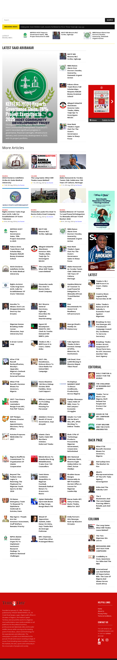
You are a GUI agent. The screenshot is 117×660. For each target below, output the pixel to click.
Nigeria (5, 176)
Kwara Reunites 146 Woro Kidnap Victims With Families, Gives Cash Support (46, 386)
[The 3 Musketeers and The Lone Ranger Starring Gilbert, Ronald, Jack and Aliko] (91, 495)
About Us (101, 611)
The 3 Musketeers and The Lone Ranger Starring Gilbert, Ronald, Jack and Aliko (103, 502)
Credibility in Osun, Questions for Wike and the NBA (103, 560)
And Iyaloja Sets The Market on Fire (103, 464)
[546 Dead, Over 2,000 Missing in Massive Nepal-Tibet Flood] (63, 359)
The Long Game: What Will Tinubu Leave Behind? (42, 179)
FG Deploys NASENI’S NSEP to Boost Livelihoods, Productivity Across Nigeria (73, 388)
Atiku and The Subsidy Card (102, 488)
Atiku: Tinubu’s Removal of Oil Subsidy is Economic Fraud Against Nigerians (103, 310)
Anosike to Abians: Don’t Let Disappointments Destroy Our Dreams (17, 309)
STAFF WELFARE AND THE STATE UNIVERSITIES (102, 426)
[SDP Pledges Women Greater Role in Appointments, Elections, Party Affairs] (5, 416)
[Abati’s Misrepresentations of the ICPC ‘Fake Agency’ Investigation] (91, 471)
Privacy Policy (102, 614)
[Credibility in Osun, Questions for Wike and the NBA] (91, 556)
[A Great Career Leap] (5, 341)
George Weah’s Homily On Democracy (73, 326)
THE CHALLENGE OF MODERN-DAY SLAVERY (103, 386)
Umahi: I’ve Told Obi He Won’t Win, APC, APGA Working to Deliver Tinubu (74, 422)
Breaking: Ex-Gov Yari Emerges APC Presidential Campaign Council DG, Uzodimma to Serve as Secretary (103, 329)
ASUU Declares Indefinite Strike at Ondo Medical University (13, 180)
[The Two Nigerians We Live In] (91, 535)
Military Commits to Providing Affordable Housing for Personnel (46, 404)
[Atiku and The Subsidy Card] (91, 486)
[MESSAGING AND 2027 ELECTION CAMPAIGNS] (91, 545)
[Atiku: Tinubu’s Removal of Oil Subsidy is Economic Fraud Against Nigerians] (91, 303)
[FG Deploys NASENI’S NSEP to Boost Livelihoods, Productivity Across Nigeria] (63, 381)
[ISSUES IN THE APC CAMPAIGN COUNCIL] (91, 413)
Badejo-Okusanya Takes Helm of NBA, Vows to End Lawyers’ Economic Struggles (74, 405)
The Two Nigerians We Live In (102, 538)
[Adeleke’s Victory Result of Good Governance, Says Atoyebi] (34, 416)
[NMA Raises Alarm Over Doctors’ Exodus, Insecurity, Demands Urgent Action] (87, 35)
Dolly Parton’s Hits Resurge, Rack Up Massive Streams (74, 520)
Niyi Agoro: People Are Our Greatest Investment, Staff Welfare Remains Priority (19, 521)
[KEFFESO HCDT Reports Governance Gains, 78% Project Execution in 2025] (25, 35)
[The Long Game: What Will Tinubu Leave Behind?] (44, 164)
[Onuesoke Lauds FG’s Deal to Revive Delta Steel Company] (44, 198)
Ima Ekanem (21, 185)
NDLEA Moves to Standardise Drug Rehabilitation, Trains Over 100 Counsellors (46, 462)
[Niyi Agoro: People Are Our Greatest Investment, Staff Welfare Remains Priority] (5, 516)
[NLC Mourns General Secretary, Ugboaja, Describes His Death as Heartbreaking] (34, 303)
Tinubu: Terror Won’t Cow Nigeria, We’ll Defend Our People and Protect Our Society (102, 401)
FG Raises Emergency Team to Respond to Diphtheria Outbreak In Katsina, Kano (17, 505)
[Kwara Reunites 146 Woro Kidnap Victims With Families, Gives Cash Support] (34, 381)
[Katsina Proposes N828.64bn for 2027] (5, 434)
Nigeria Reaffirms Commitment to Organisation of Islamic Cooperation (17, 462)
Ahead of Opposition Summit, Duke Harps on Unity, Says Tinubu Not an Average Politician (46, 524)
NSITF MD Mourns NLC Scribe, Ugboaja (69, 34)
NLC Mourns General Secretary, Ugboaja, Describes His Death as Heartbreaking (45, 311)
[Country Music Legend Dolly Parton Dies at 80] (91, 293)
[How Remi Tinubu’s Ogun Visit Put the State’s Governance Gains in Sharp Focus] (63, 123)
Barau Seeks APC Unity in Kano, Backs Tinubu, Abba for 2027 (74, 502)
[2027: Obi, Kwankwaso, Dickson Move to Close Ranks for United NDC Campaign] (34, 359)
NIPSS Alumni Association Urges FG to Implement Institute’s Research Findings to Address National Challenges (17, 546)
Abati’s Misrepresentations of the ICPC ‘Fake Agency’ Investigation (104, 477)
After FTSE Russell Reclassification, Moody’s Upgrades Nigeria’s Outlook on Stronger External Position (17, 367)
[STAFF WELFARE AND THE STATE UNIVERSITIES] (91, 424)
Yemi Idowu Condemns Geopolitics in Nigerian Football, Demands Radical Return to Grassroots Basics (46, 484)
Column (34, 176)
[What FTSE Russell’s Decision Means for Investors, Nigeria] (5, 381)
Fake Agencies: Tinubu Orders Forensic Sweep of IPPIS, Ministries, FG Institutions (74, 348)
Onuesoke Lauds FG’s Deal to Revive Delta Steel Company (43, 213)
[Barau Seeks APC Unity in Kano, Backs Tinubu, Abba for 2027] (63, 498)
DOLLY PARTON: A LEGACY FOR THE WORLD (103, 375)
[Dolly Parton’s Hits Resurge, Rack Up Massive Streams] (63, 516)
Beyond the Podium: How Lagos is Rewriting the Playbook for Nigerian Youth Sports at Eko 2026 (16, 482)
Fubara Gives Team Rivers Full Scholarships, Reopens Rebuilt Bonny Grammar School (74, 90)
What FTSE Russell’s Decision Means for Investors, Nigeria (17, 386)
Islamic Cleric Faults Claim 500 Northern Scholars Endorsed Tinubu (46, 439)
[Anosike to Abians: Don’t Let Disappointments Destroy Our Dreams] (5, 303)
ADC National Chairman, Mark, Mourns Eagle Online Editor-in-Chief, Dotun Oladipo (74, 463)
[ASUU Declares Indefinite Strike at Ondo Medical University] (15, 164)
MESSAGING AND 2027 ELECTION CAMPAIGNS (103, 548)
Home (100, 609)
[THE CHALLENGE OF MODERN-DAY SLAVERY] (91, 383)
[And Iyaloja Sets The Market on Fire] (91, 461)
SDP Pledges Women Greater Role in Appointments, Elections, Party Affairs (17, 423)
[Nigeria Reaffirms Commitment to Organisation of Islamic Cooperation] (5, 456)
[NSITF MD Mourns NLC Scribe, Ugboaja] (56, 35)
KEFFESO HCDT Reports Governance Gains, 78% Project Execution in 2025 (39, 34)
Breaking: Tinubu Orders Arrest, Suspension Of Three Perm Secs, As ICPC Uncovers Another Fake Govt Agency (103, 349)
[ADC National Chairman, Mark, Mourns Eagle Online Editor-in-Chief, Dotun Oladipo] (63, 456)
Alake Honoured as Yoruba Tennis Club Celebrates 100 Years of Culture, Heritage (71, 180)
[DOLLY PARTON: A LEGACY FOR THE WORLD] (91, 373)
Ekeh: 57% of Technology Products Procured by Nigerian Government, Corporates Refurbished (73, 442)
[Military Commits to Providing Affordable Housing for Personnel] (34, 398)
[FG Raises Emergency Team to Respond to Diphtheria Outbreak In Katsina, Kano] (5, 498)
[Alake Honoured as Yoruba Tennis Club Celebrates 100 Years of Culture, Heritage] (73, 164)
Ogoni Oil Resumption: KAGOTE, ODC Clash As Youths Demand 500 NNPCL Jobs (45, 330)
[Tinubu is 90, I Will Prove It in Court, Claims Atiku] (34, 341)
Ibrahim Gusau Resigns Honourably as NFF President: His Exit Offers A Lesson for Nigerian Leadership (74, 482)
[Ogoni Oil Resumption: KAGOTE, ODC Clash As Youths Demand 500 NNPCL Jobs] (34, 323)
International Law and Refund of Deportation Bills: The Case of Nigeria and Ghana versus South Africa (103, 576)
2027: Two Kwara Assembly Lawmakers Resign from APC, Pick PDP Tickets (17, 404)
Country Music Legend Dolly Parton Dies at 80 (103, 296)
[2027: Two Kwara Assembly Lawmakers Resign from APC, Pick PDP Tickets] (5, 398)
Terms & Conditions (104, 616)
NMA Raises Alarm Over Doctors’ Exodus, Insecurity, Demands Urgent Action (101, 35)
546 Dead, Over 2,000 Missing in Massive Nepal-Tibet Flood (74, 363)
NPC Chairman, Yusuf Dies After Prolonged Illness (46, 539)
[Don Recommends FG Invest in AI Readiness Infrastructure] (63, 303)
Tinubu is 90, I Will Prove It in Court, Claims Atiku (45, 345)
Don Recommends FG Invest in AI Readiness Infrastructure (74, 309)
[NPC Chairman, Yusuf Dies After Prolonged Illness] (34, 536)
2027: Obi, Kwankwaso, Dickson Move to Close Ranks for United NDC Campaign (46, 365)
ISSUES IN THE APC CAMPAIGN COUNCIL (102, 416)
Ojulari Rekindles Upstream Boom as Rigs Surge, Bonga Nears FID (46, 502)
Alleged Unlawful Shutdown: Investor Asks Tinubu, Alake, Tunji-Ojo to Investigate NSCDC (74, 110)
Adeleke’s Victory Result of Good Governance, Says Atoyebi (46, 420)
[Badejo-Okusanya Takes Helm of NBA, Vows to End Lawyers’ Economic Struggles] (63, 398)
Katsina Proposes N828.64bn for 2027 (17, 436)
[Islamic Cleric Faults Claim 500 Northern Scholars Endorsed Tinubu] (34, 434)
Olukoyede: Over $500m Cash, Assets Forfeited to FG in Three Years (48, 27)
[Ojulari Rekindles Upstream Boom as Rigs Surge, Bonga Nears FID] (34, 498)
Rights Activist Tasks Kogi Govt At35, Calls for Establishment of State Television (13, 215)
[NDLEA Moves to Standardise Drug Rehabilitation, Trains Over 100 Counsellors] (34, 456)
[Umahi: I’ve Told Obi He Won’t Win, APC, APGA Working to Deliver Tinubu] (63, 416)
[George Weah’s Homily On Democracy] (63, 323)
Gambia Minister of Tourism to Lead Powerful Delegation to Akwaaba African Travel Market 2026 (72, 215)
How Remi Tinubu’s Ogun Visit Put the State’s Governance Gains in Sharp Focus (73, 131)
